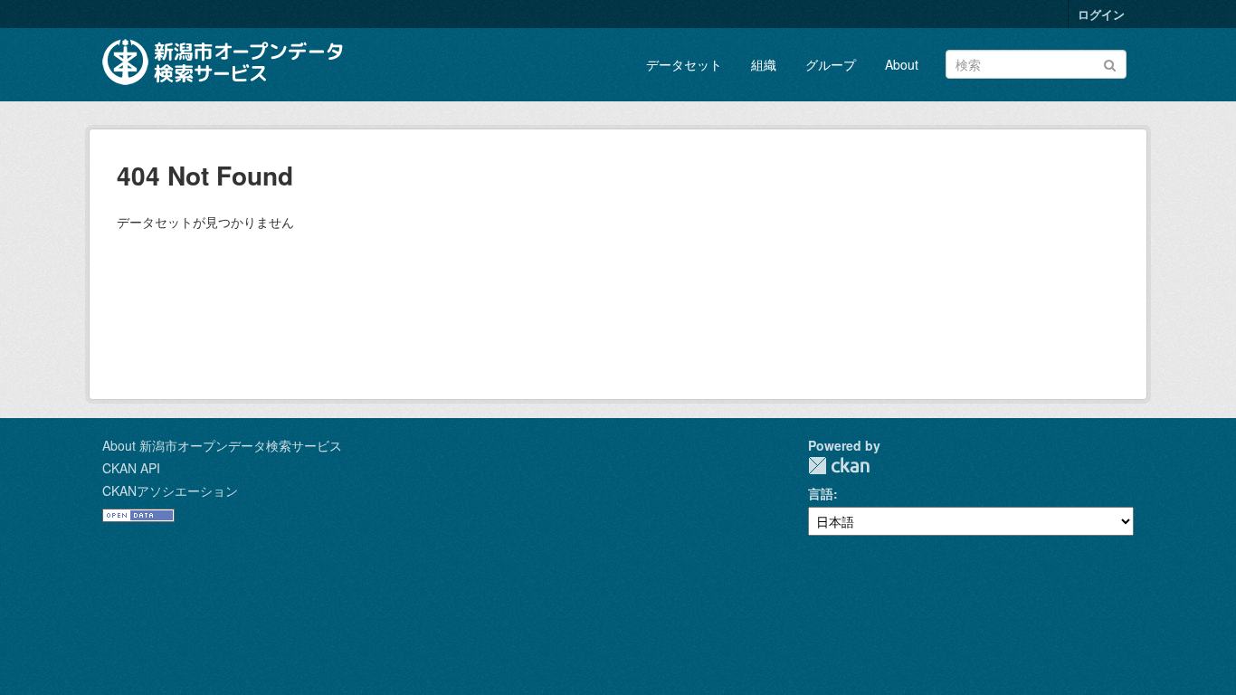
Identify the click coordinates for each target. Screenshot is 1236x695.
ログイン (1101, 14)
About (901, 64)
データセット (684, 64)
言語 (820, 493)
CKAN (839, 465)
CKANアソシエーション (170, 490)
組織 (763, 64)
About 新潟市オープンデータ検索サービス (222, 445)
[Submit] (1109, 63)
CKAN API (131, 468)
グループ (830, 64)
